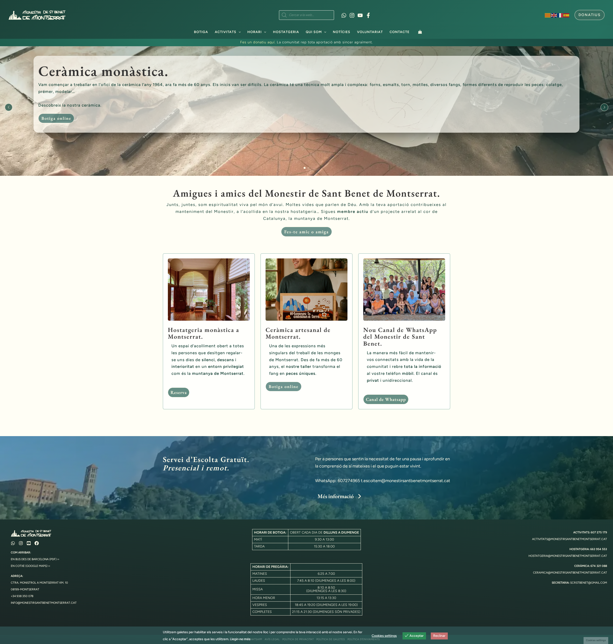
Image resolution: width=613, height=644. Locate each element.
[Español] (566, 14)
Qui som (314, 32)
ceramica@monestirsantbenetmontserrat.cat (570, 572)
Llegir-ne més (240, 639)
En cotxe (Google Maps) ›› (30, 566)
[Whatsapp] (13, 543)
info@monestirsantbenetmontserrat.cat (44, 602)
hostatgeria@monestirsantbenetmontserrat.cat (567, 556)
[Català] (548, 14)
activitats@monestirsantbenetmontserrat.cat (569, 539)
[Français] (560, 14)
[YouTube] (360, 15)
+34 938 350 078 (22, 596)
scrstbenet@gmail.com (588, 582)
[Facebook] (368, 15)
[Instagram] (352, 15)
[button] (589, 15)
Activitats (225, 32)
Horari (254, 32)
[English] (554, 14)
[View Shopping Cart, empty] (420, 31)
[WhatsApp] (343, 15)
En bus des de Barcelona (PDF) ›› (35, 559)
